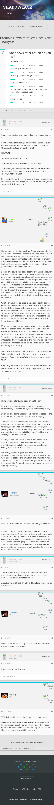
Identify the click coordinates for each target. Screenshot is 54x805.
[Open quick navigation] (49, 26)
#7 (52, 664)
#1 (52, 130)
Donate (16, 789)
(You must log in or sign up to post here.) (27, 742)
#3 (52, 395)
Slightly (12, 695)
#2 (52, 246)
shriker (5, 192)
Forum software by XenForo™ (27, 761)
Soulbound (26, 778)
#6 (52, 638)
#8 (52, 712)
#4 (52, 518)
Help (34, 789)
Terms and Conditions (18, 800)
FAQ (40, 789)
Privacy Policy (36, 800)
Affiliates (26, 789)
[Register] (49, 13)
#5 (52, 567)
